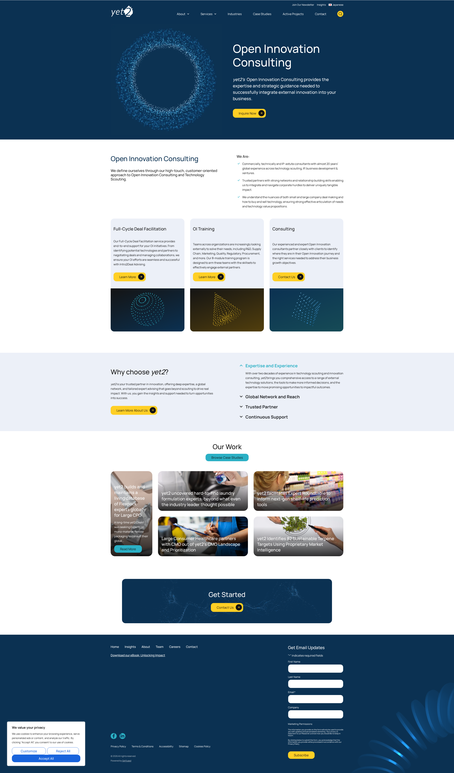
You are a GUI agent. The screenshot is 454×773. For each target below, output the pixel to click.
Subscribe (301, 755)
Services (206, 14)
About (181, 14)
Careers (174, 647)
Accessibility (166, 746)
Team (160, 647)
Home (115, 647)
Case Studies (262, 14)
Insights (321, 4)
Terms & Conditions (142, 746)
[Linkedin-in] (123, 736)
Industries (235, 14)
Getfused (126, 760)
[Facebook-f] (114, 736)
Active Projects (293, 14)
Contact (320, 14)
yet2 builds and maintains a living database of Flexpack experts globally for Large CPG (130, 501)
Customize (29, 751)
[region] (46, 744)
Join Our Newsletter (303, 4)
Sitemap (184, 746)
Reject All (63, 751)
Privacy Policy (118, 746)
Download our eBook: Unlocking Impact (138, 655)
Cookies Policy (202, 746)
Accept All (46, 758)
